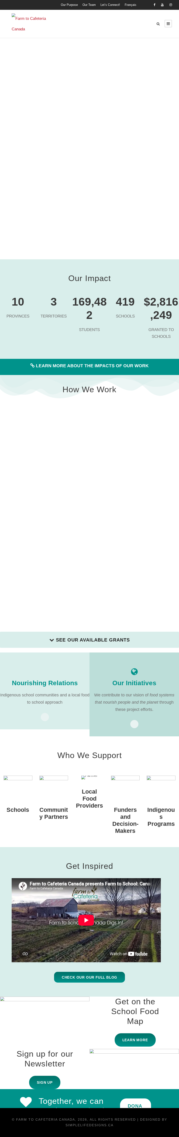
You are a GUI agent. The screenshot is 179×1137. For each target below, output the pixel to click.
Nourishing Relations (45, 683)
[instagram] (170, 5)
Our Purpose (69, 5)
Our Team (89, 5)
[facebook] (154, 5)
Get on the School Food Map (135, 1011)
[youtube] (162, 5)
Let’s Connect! (110, 5)
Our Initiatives (134, 683)
